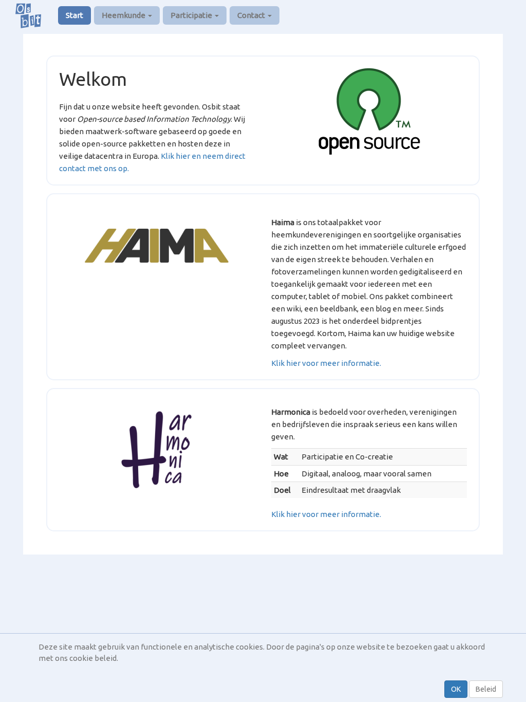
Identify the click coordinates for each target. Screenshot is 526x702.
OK (456, 689)
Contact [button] (252, 15)
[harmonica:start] (157, 449)
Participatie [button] (192, 15)
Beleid (486, 689)
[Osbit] (32, 15)
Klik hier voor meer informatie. (326, 363)
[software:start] (369, 111)
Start (74, 15)
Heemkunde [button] (124, 15)
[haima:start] (157, 246)
